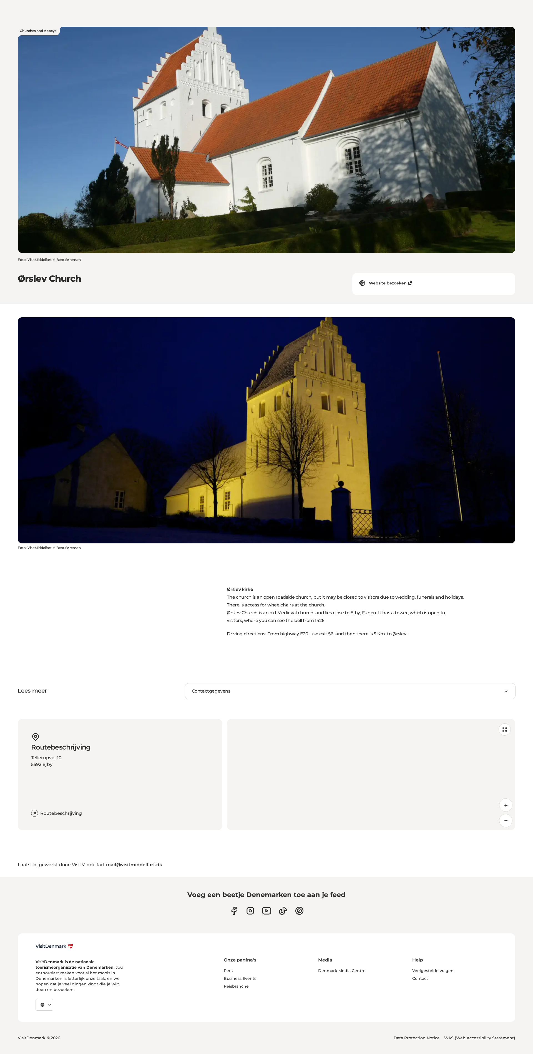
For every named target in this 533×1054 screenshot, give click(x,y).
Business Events (240, 978)
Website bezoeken (388, 283)
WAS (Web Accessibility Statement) (479, 1037)
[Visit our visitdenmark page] (266, 911)
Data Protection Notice (417, 1037)
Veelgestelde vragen (433, 970)
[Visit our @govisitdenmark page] (283, 911)
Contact (420, 978)
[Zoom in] (505, 805)
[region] (371, 774)
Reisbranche (236, 986)
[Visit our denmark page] (234, 911)
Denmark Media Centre (342, 970)
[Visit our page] (250, 911)
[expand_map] (505, 729)
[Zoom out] (505, 820)
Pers (228, 970)
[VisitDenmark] (55, 946)
